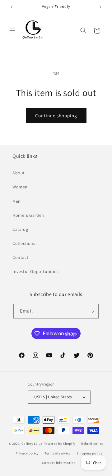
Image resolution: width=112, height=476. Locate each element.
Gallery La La (32, 443)
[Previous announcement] (11, 7)
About (18, 173)
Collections (23, 243)
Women (20, 187)
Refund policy (92, 443)
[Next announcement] (100, 7)
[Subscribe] (91, 311)
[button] (12, 30)
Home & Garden (28, 215)
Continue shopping (56, 116)
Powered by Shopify (60, 443)
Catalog (20, 229)
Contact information (59, 462)
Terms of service (57, 453)
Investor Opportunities (35, 271)
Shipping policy (89, 453)
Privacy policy (27, 453)
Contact (20, 257)
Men (16, 201)
